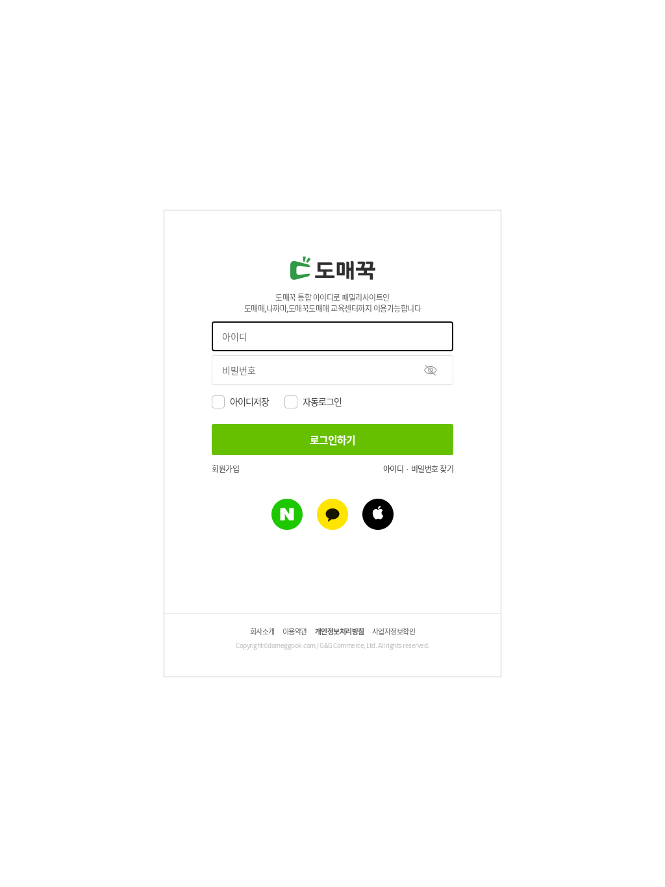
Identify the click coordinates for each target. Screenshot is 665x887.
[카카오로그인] (332, 525)
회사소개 (262, 631)
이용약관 (294, 631)
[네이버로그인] (287, 525)
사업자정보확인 (394, 631)
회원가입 (225, 468)
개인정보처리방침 (339, 631)
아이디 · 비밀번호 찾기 (418, 468)
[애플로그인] (378, 525)
